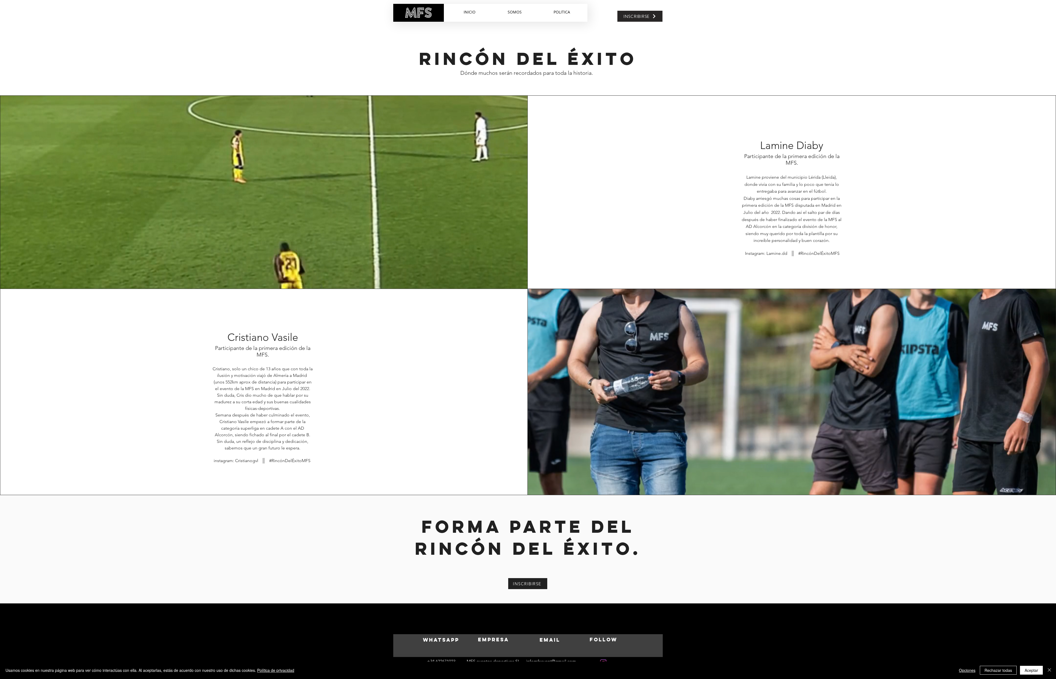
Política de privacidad (275, 670)
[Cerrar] (1049, 670)
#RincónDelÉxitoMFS (289, 460)
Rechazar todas (998, 670)
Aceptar (1031, 670)
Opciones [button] (967, 670)
